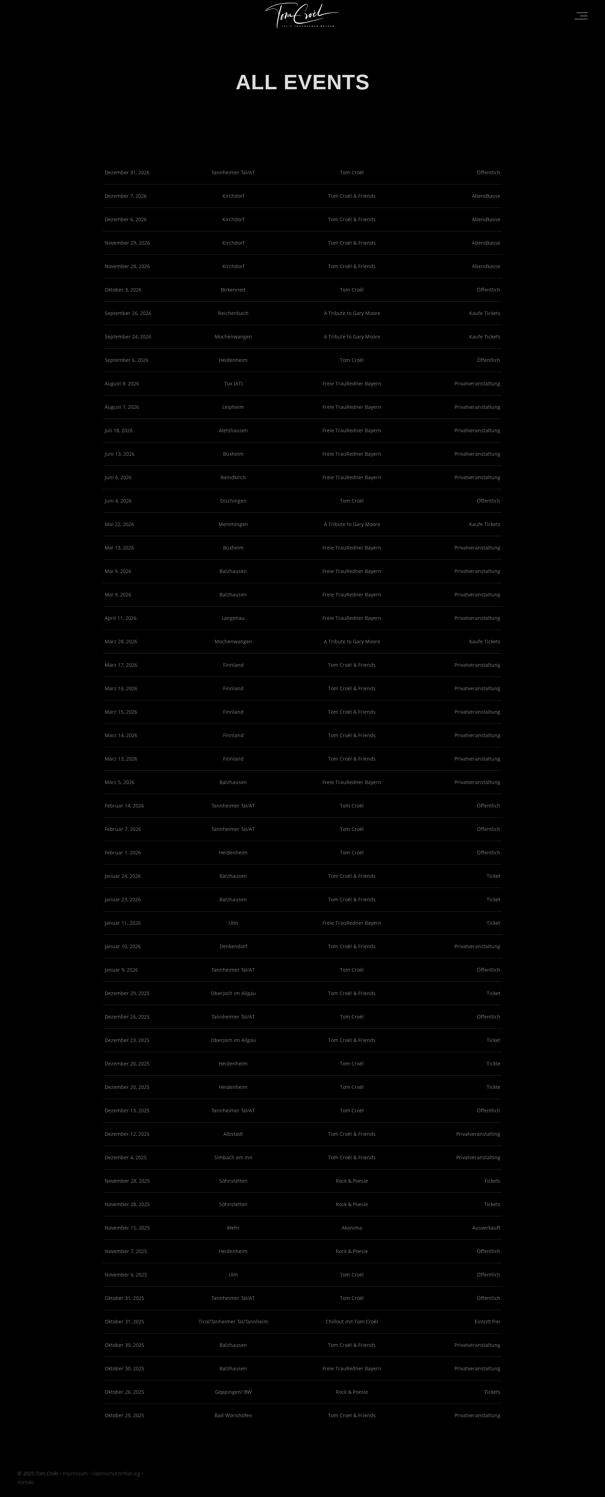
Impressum (75, 1473)
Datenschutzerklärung (116, 1473)
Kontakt (26, 1482)
